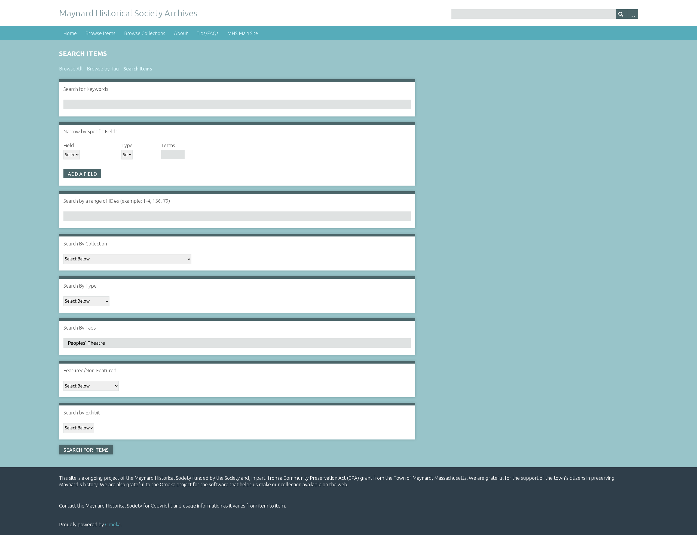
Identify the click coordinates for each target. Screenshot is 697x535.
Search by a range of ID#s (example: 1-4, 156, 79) (116, 201)
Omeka (113, 524)
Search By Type (80, 285)
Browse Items (100, 33)
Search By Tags (79, 327)
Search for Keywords (85, 89)
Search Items (137, 68)
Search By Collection (85, 243)
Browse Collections (144, 33)
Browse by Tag (103, 68)
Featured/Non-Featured (90, 370)
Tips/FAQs (208, 33)
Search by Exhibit (81, 412)
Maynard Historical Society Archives (128, 13)
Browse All (70, 68)
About (181, 33)
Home (70, 33)
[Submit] (621, 14)
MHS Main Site (242, 33)
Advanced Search (632, 14)
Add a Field (82, 174)
